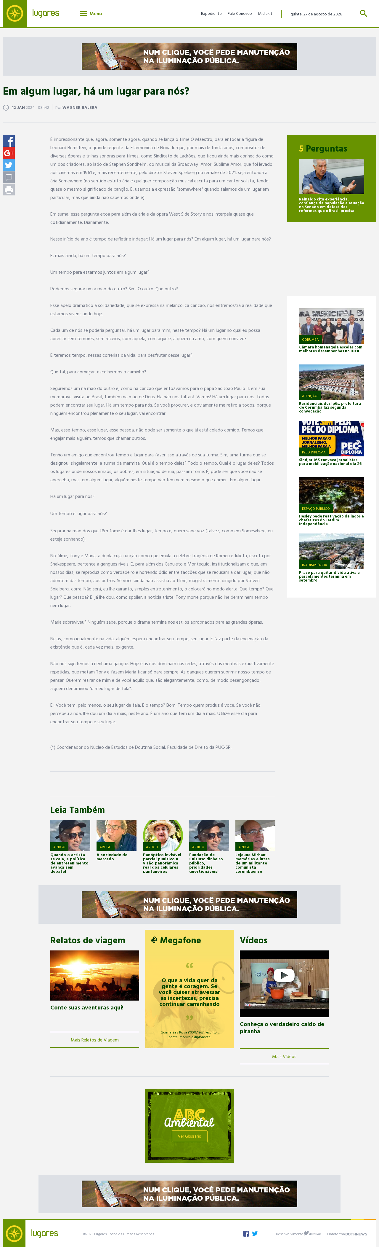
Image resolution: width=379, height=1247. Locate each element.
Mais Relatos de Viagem (95, 1039)
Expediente (211, 13)
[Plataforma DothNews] (356, 1233)
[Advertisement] (331, 259)
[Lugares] (35, 13)
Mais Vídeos (284, 1056)
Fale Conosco (240, 13)
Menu (94, 13)
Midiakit (265, 13)
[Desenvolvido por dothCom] (312, 1233)
